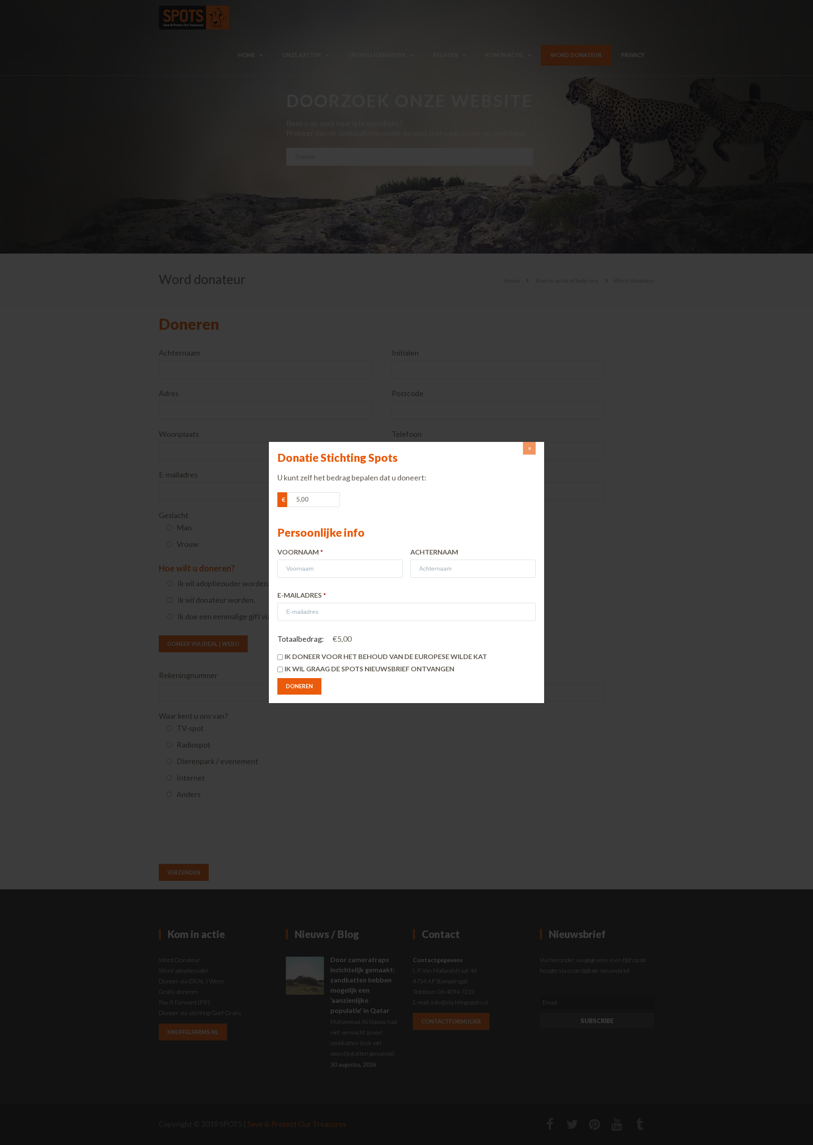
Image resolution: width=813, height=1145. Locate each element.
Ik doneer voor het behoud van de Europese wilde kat (386, 656)
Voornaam (300, 552)
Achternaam (434, 552)
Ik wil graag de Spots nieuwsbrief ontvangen (369, 669)
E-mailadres (301, 595)
